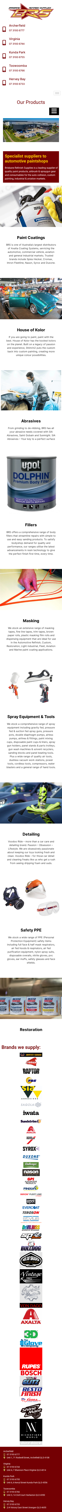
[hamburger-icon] (57, 93)
